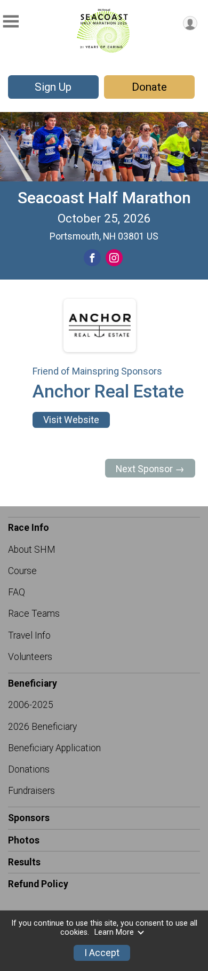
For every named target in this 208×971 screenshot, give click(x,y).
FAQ (16, 592)
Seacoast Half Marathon (104, 197)
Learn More (114, 932)
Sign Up (53, 87)
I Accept (101, 953)
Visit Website (71, 420)
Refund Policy (38, 884)
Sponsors (29, 818)
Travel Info (29, 635)
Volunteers (30, 656)
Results (24, 862)
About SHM (31, 549)
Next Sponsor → (150, 469)
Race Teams (34, 613)
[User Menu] (190, 23)
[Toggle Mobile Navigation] (10, 22)
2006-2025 (30, 704)
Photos (23, 840)
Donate (149, 87)
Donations (29, 769)
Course (22, 571)
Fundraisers (31, 790)
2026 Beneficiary (42, 726)
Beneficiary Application (54, 748)
